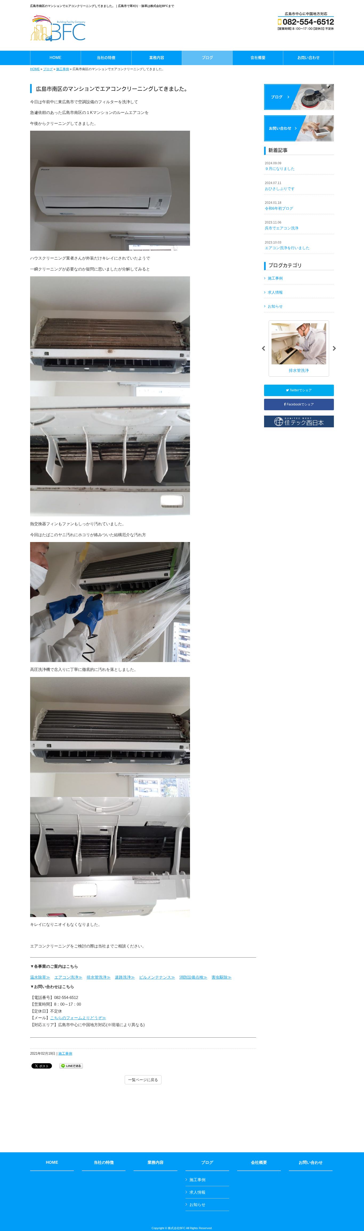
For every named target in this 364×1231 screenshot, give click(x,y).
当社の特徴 (104, 1162)
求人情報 (275, 292)
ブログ (48, 69)
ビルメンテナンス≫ (157, 977)
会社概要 (259, 1162)
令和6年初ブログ (279, 205)
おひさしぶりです (280, 186)
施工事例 (62, 69)
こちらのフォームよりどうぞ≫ (78, 1017)
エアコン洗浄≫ (68, 977)
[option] (298, 348)
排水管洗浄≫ (99, 977)
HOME (35, 69)
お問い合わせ (311, 1162)
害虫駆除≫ (222, 977)
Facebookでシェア (300, 404)
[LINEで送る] (71, 1065)
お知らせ (275, 306)
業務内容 (156, 1162)
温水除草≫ (40, 977)
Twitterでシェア (300, 390)
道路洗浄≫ (125, 977)
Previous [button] (263, 348)
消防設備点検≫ (193, 977)
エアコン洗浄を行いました (287, 245)
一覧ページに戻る (143, 1080)
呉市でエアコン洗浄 (281, 225)
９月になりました (280, 166)
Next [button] (334, 348)
